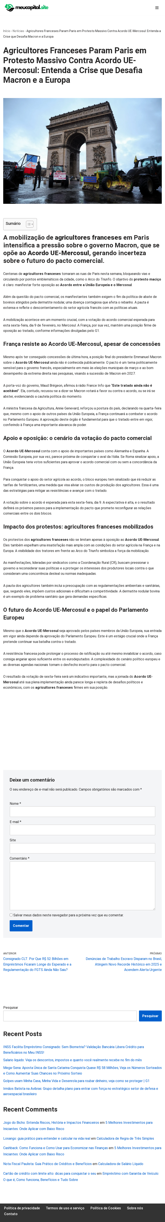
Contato (11, 1214)
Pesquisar (10, 1008)
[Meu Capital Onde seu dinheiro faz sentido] (26, 7)
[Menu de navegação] (157, 7)
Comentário (19, 858)
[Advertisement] (82, 727)
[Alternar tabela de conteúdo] (27, 224)
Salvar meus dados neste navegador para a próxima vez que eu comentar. (68, 915)
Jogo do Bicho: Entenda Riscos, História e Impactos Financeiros (51, 1123)
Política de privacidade (22, 1208)
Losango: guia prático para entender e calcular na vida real (46, 1138)
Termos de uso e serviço (65, 1208)
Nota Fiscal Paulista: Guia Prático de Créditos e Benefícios (47, 1164)
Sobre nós (135, 1208)
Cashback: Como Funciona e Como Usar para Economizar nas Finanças (55, 1148)
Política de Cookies (105, 1208)
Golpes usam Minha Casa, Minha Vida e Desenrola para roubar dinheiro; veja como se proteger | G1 (76, 1081)
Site (13, 840)
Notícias (18, 31)
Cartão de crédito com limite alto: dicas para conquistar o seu (49, 1173)
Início (6, 31)
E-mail (15, 822)
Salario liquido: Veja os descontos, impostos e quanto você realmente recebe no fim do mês (72, 1060)
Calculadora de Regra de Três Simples (125, 1138)
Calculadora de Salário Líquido (120, 1164)
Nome (15, 804)
